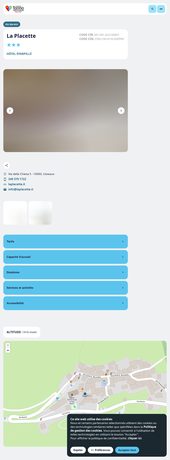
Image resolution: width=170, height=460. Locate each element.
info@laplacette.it (20, 189)
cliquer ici (134, 438)
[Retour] (10, 110)
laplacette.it (16, 184)
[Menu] (161, 9)
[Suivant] (121, 110)
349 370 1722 (17, 179)
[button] (85, 394)
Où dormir (11, 24)
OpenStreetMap (148, 444)
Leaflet (136, 444)
